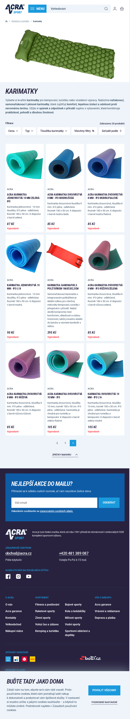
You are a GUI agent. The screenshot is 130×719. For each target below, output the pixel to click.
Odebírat (109, 502)
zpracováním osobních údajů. (56, 511)
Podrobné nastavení (104, 702)
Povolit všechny (104, 690)
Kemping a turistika (20, 21)
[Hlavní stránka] (15, 8)
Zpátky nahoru (61, 454)
